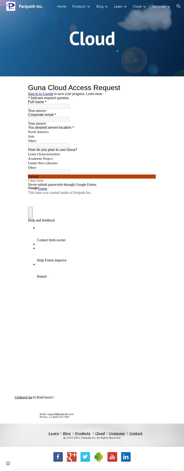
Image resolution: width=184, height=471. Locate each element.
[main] (92, 38)
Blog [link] (99, 6)
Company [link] (159, 6)
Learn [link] (118, 6)
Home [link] (61, 6)
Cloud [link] (137, 6)
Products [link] (79, 6)
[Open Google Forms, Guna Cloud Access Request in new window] (149, 87)
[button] (178, 6)
